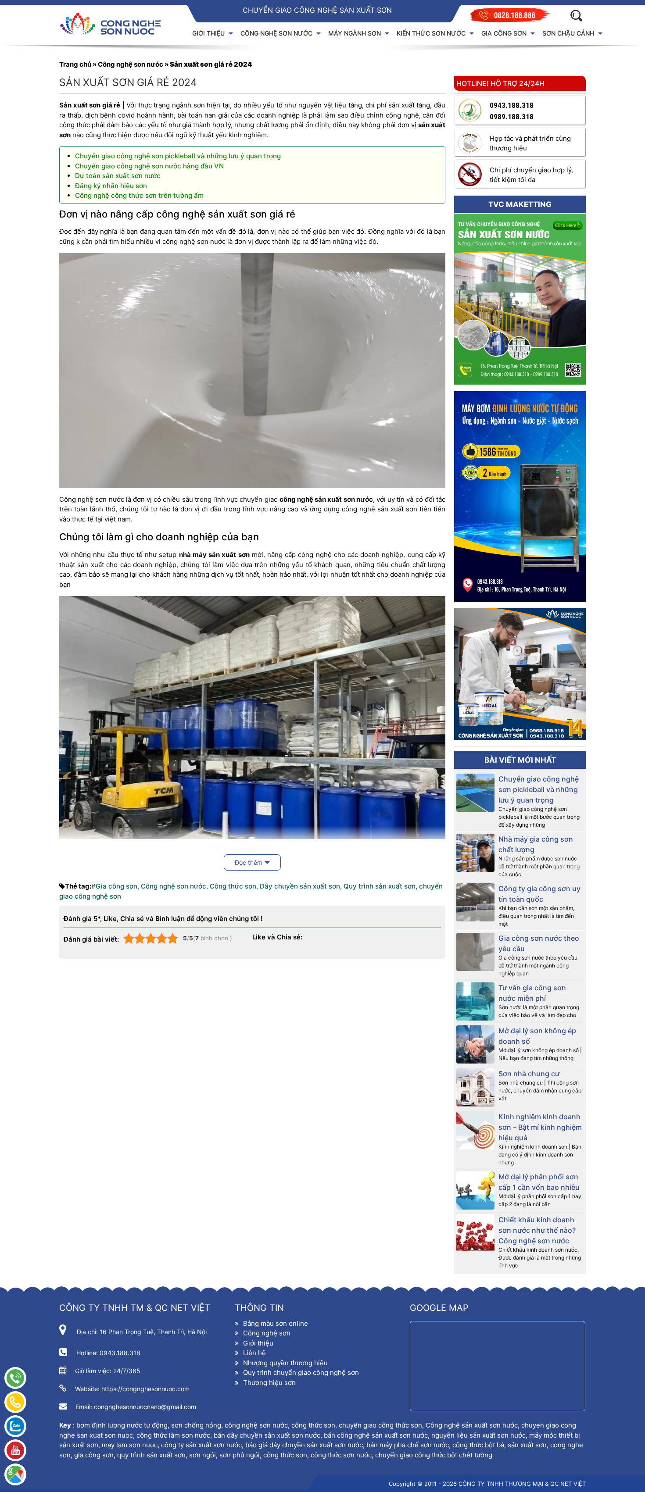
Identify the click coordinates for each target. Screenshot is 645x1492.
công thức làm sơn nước (173, 1435)
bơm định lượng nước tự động (122, 1425)
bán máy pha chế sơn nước (407, 1445)
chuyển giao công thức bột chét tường (433, 1455)
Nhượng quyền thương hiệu (285, 1363)
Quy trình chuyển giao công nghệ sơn (301, 1372)
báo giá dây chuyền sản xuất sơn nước (304, 1445)
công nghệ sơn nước (256, 1425)
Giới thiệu (258, 1343)
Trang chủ (75, 64)
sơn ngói (202, 1455)
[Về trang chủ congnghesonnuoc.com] (116, 24)
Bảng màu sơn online (275, 1323)
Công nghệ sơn (266, 1333)
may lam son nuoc (130, 1445)
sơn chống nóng (196, 1425)
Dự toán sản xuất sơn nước (118, 175)
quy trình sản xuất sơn (151, 1455)
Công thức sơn (233, 886)
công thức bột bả (478, 1445)
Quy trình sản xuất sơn (380, 886)
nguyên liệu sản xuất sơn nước (478, 1435)
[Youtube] (15, 1450)
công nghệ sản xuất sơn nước (326, 499)
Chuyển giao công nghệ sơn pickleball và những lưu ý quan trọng (178, 156)
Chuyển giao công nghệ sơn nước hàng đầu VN (149, 166)
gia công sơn (93, 1455)
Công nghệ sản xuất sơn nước (472, 1425)
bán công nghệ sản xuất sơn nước (376, 1435)
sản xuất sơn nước (214, 1445)
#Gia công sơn (114, 886)
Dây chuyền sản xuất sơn (300, 886)
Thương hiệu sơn (269, 1382)
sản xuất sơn (527, 1445)
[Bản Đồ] (15, 1474)
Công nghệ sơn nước (130, 64)
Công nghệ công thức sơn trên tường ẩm (139, 195)
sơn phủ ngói (239, 1455)
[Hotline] (15, 1378)
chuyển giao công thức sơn (380, 1425)
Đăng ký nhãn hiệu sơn (111, 186)
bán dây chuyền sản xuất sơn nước (267, 1435)
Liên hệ (254, 1353)
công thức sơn (313, 1425)
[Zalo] (15, 1426)
